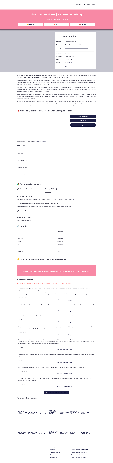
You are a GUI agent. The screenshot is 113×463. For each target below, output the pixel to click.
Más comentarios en (64, 300)
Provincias (87, 5)
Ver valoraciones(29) (61, 67)
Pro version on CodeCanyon (40, 141)
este (73, 199)
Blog (93, 5)
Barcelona (65, 19)
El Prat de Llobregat (56, 19)
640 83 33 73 (48, 192)
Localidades (77, 5)
